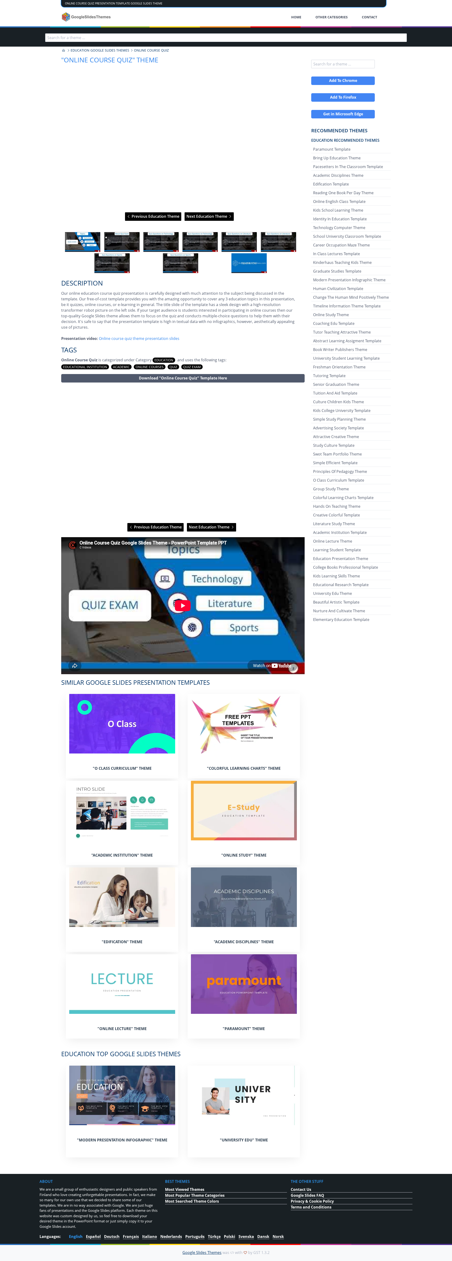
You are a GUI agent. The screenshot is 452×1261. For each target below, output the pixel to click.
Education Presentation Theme (340, 558)
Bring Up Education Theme (337, 158)
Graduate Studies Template (337, 271)
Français (131, 1236)
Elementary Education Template (341, 619)
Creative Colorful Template (336, 515)
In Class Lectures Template (336, 253)
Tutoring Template (329, 375)
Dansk (263, 1236)
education (163, 360)
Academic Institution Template (340, 532)
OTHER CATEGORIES (331, 17)
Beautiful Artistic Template (336, 602)
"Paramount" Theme (244, 1028)
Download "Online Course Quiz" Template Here (183, 378)
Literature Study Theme (334, 523)
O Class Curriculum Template (338, 480)
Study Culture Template (334, 445)
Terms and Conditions (311, 1207)
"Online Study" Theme (243, 855)
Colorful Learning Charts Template (343, 497)
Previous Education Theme (155, 216)
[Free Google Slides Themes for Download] (87, 17)
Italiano (149, 1236)
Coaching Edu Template (334, 323)
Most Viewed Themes (184, 1189)
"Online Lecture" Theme (122, 1028)
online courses (150, 367)
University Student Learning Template (346, 358)
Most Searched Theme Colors (192, 1201)
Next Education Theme (207, 216)
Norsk (278, 1236)
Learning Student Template (337, 549)
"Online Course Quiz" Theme (109, 59)
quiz (173, 367)
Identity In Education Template (340, 219)
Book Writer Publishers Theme (340, 349)
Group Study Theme (331, 489)
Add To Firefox (343, 97)
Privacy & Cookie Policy (312, 1201)
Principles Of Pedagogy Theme (340, 471)
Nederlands (171, 1236)
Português (195, 1236)
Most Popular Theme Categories (195, 1195)
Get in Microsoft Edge (343, 114)
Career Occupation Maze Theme (341, 245)
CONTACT (369, 17)
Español (93, 1236)
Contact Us (301, 1189)
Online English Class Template (339, 201)
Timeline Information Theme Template (347, 306)
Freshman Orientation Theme (339, 367)
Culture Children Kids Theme (338, 401)
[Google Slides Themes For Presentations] (63, 50)
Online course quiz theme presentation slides (139, 338)
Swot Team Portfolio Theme (337, 454)
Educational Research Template (341, 584)
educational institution (85, 367)
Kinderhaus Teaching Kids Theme (342, 262)
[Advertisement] (183, 453)
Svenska (246, 1236)
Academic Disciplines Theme (338, 175)
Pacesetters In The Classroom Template (348, 166)
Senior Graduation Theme (336, 384)
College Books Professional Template (345, 567)
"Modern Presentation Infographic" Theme (122, 1140)
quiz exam (192, 367)
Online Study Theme (331, 314)
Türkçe (214, 1236)
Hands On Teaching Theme (336, 506)
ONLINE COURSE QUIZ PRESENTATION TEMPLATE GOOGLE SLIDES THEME (113, 3)
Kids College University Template (342, 410)
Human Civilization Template (338, 288)
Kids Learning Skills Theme (336, 576)
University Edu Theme (332, 593)
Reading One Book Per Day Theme (343, 192)
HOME (296, 17)
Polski (229, 1236)
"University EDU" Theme (244, 1140)
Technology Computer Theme (339, 227)
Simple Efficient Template (335, 462)
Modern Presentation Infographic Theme (349, 279)
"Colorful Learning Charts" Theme (244, 768)
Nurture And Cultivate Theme (339, 610)
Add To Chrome (343, 80)
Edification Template (331, 184)
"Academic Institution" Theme (122, 855)
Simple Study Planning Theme (339, 419)
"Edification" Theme (122, 941)
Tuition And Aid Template (335, 393)
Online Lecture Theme (332, 541)
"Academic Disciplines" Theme (244, 941)
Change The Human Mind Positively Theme (351, 297)
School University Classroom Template (347, 236)
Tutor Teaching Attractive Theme (342, 332)
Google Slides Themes (202, 1252)
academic (121, 367)
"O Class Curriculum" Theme (122, 768)
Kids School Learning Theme (338, 210)
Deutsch (112, 1236)
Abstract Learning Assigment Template (347, 340)
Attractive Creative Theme (336, 436)
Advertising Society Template (338, 428)
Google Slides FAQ (307, 1195)
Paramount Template (332, 149)
